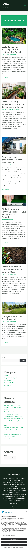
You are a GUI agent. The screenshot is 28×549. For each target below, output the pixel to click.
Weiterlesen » (5, 77)
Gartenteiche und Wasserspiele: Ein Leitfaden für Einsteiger (13, 49)
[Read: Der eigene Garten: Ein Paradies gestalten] (14, 308)
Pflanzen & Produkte (7, 109)
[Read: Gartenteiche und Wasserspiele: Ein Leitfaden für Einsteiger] (14, 35)
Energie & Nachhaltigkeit (10, 378)
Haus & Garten (5, 54)
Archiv (5, 455)
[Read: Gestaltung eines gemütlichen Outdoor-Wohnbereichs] (14, 145)
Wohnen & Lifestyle (9, 385)
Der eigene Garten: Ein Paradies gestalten (12, 317)
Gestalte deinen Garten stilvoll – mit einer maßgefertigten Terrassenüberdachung (13, 436)
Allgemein (4, 219)
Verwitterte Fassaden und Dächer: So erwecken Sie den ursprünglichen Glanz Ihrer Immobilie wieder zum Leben (14, 490)
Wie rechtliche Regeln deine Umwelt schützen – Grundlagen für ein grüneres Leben (13, 430)
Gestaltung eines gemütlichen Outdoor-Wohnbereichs (12, 160)
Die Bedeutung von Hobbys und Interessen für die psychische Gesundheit (14, 213)
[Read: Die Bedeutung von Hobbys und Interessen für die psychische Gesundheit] (14, 200)
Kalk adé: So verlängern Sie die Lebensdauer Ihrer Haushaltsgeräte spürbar (13, 407)
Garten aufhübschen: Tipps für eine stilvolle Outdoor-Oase (12, 269)
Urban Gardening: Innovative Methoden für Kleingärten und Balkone (13, 104)
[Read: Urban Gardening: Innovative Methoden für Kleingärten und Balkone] (14, 90)
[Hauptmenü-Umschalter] (25, 5)
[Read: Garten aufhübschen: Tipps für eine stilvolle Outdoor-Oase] (14, 255)
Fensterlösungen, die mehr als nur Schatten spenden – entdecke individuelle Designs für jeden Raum (13, 414)
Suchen (3, 357)
